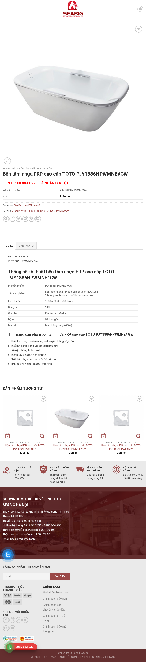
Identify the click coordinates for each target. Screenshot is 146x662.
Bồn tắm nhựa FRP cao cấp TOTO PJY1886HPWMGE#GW (73, 447)
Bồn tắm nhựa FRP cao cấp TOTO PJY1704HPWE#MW (25, 447)
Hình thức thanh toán (55, 592)
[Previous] (3, 428)
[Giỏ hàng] (140, 9)
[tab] (9, 245)
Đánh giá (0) (26, 246)
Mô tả (9, 246)
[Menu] (5, 8)
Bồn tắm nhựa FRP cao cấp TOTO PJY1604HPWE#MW (121, 447)
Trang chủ (9, 168)
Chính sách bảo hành (55, 598)
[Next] (143, 428)
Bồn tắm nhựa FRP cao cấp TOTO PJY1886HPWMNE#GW (40, 211)
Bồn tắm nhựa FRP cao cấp (35, 168)
